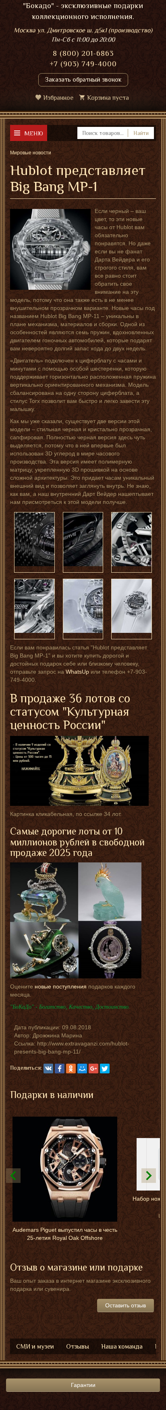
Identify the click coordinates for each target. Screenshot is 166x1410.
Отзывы (77, 1346)
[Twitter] (105, 1068)
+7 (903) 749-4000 (83, 64)
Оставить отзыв (125, 1305)
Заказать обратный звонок (83, 79)
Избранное (58, 97)
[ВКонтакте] (48, 1068)
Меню (33, 133)
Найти (141, 133)
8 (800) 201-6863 (83, 53)
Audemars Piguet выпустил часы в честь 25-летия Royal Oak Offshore (64, 1234)
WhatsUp (77, 671)
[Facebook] (59, 1068)
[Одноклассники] (71, 1068)
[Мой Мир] (82, 1068)
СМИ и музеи (35, 1346)
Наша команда (122, 1346)
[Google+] (93, 1068)
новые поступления (61, 986)
